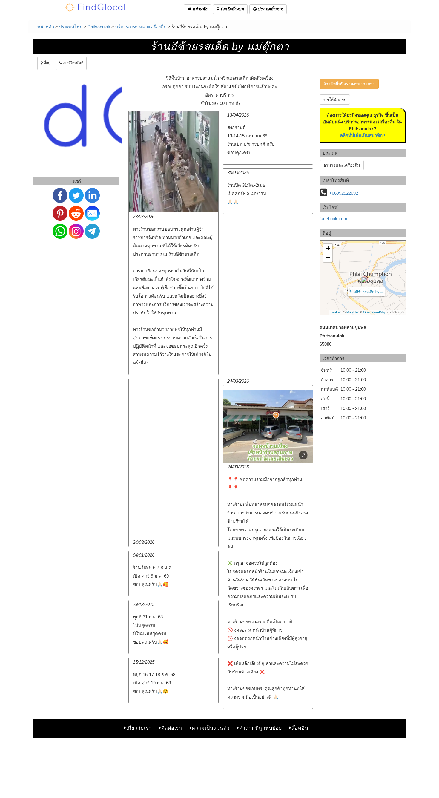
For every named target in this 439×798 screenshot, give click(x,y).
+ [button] (328, 248)
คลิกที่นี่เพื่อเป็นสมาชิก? (362, 135)
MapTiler (352, 312)
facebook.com (333, 218)
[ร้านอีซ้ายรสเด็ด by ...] (364, 279)
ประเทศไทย (70, 26)
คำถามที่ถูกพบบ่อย (260, 727)
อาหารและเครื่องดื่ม (341, 165)
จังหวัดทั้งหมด (231, 9)
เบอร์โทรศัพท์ (72, 63)
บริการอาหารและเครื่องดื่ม (141, 26)
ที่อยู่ (46, 63)
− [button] (328, 257)
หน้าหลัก (199, 9)
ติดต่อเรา (171, 727)
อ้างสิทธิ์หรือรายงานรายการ (349, 84)
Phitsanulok (99, 26)
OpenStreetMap (374, 312)
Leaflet (335, 312)
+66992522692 (343, 193)
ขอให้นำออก (334, 99)
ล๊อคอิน (299, 727)
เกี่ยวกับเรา (139, 727)
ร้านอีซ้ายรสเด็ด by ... (366, 291)
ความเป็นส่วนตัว (211, 727)
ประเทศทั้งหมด (270, 9)
